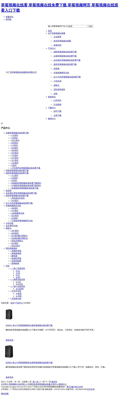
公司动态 (57, 100)
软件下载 (57, 111)
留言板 (8, 19)
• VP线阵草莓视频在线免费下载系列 (25, 186)
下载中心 (52, 108)
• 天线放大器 (15, 299)
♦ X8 (17, 277)
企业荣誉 (57, 37)
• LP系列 (14, 138)
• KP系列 (14, 148)
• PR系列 (14, 208)
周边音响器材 (59, 89)
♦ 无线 (18, 296)
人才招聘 (29, 384)
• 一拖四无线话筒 (17, 280)
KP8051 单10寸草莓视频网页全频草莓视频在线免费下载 (29, 325)
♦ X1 (17, 271)
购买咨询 (9, 340)
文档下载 (57, 115)
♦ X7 (17, 275)
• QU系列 (14, 158)
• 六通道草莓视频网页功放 (21, 221)
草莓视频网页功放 (61, 73)
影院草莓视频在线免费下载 (65, 64)
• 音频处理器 (15, 251)
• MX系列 (14, 233)
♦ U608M (19, 289)
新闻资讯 (52, 97)
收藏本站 (9, 17)
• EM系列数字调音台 (19, 238)
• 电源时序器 (15, 258)
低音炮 (56, 69)
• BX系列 (14, 243)
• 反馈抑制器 (15, 261)
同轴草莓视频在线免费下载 (17, 170)
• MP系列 (14, 150)
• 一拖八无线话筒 (17, 286)
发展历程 (57, 45)
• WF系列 (14, 153)
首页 (50, 31)
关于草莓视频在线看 (56, 33)
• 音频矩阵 (14, 263)
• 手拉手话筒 (15, 291)
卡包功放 (57, 81)
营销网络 (13, 384)
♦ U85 (18, 282)
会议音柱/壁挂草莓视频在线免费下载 (21, 193)
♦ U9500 (19, 284)
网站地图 (5, 394)
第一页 (35, 382)
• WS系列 (14, 201)
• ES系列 (14, 178)
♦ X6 (17, 273)
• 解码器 (13, 256)
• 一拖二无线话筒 (17, 268)
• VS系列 (14, 155)
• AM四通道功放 (17, 213)
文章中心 (55, 384)
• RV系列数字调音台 (19, 236)
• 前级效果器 (15, 253)
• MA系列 (14, 216)
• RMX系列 (15, 246)
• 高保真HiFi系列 (17, 198)
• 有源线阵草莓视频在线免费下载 (24, 188)
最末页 (54, 382)
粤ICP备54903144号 (75, 387)
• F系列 (13, 165)
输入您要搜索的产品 (56, 26)
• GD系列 (14, 163)
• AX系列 (14, 211)
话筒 (55, 94)
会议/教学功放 (12, 226)
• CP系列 (14, 145)
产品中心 (52, 48)
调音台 (56, 85)
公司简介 (5, 384)
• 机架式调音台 (16, 241)
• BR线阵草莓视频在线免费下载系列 (25, 183)
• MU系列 (14, 231)
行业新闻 (57, 105)
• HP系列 (14, 143)
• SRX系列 (14, 140)
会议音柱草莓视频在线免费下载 (66, 60)
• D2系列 (14, 218)
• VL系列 (14, 176)
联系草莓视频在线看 (62, 41)
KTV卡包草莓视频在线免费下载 (67, 77)
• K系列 (13, 181)
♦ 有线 (18, 293)
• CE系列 (14, 135)
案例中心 (52, 119)
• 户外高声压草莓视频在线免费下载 (25, 168)
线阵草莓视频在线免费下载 (65, 52)
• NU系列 (14, 160)
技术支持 (91, 389)
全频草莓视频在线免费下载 (65, 56)
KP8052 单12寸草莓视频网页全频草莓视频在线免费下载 (29, 363)
